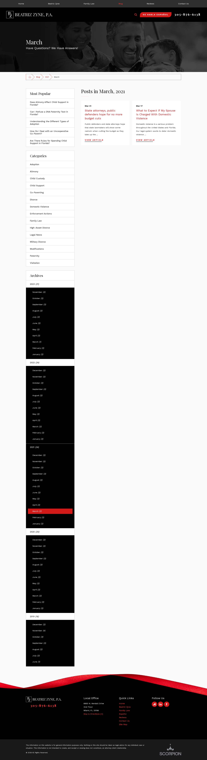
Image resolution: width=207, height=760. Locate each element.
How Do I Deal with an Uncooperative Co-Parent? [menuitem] (49, 132)
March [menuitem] (36, 342)
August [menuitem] (37, 311)
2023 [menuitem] (34, 284)
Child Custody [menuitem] (37, 178)
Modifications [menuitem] (37, 249)
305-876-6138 (187, 14)
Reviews (122, 717)
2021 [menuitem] (34, 447)
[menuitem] (21, 3)
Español (122, 714)
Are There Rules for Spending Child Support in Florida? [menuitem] (48, 142)
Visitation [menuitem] (35, 263)
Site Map (123, 724)
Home (122, 703)
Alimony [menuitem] (34, 171)
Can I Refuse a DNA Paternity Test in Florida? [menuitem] (49, 113)
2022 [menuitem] (34, 362)
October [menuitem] (37, 298)
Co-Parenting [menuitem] (37, 192)
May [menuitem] (35, 329)
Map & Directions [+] (93, 714)
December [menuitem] (38, 370)
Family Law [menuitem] (36, 220)
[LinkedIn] (160, 704)
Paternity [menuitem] (34, 256)
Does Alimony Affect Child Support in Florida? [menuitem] (49, 103)
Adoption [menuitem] (34, 164)
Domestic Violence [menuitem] (39, 206)
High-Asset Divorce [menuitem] (40, 227)
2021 (47, 77)
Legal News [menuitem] (36, 235)
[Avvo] (154, 704)
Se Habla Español (156, 14)
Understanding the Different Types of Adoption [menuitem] (49, 122)
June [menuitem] (36, 323)
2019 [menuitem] (34, 616)
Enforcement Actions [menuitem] (41, 213)
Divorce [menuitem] (33, 199)
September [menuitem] (39, 304)
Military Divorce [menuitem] (38, 241)
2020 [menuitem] (34, 531)
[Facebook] (166, 704)
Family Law (124, 710)
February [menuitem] (38, 348)
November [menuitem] (38, 292)
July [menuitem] (36, 317)
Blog (38, 77)
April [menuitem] (36, 335)
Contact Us (124, 721)
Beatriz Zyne (125, 707)
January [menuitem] (37, 354)
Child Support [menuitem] (37, 185)
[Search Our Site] (135, 14)
